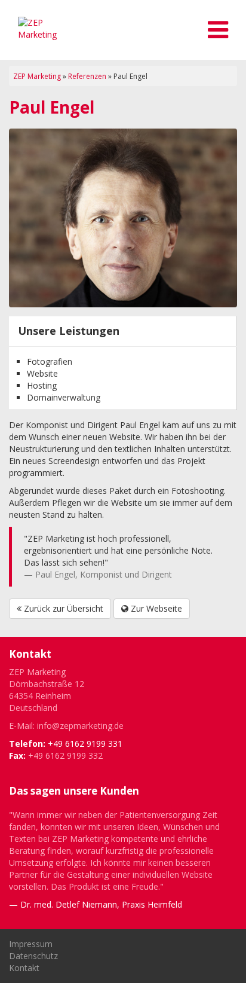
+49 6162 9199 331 (85, 743)
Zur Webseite (155, 608)
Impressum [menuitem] (31, 944)
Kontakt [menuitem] (24, 967)
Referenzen (87, 76)
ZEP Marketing (37, 76)
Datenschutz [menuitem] (33, 955)
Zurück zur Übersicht (62, 608)
